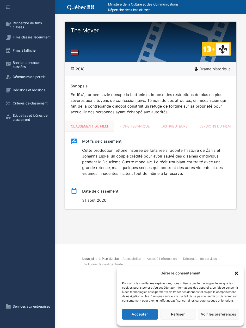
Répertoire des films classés (129, 10)
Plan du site (110, 259)
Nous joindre (91, 259)
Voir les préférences (218, 314)
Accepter (140, 314)
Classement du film (89, 126)
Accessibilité (132, 259)
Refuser (178, 314)
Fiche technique (135, 126)
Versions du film (215, 126)
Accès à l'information (162, 259)
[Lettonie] (75, 52)
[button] (236, 273)
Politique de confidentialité (103, 264)
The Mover (85, 30)
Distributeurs (174, 126)
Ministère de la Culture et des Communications (143, 4)
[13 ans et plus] (209, 48)
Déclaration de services (200, 259)
